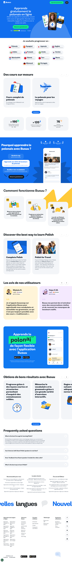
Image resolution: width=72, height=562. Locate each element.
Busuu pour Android (46, 524)
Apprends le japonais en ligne (12, 523)
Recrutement (35, 523)
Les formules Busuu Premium (24, 527)
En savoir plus (36, 424)
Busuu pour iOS (46, 521)
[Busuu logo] (7, 2)
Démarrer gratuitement (20, 27)
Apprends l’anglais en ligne (12, 527)
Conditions (5, 557)
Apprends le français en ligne (6, 527)
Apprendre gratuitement (56, 2)
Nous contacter (57, 526)
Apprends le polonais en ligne (6, 540)
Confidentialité (12, 557)
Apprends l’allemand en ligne (6, 532)
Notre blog (23, 536)
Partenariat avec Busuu (35, 528)
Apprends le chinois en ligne (12, 536)
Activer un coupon (23, 534)
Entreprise (35, 521)
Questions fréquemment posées (58, 523)
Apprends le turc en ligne (12, 540)
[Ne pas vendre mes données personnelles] (2, 560)
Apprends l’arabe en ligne (12, 545)
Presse (34, 525)
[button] (55, 552)
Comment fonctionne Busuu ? (23, 523)
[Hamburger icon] (67, 2)
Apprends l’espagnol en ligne (6, 523)
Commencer (36, 112)
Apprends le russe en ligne (6, 544)
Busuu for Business (23, 531)
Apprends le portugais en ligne (6, 536)
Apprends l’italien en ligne (12, 532)
